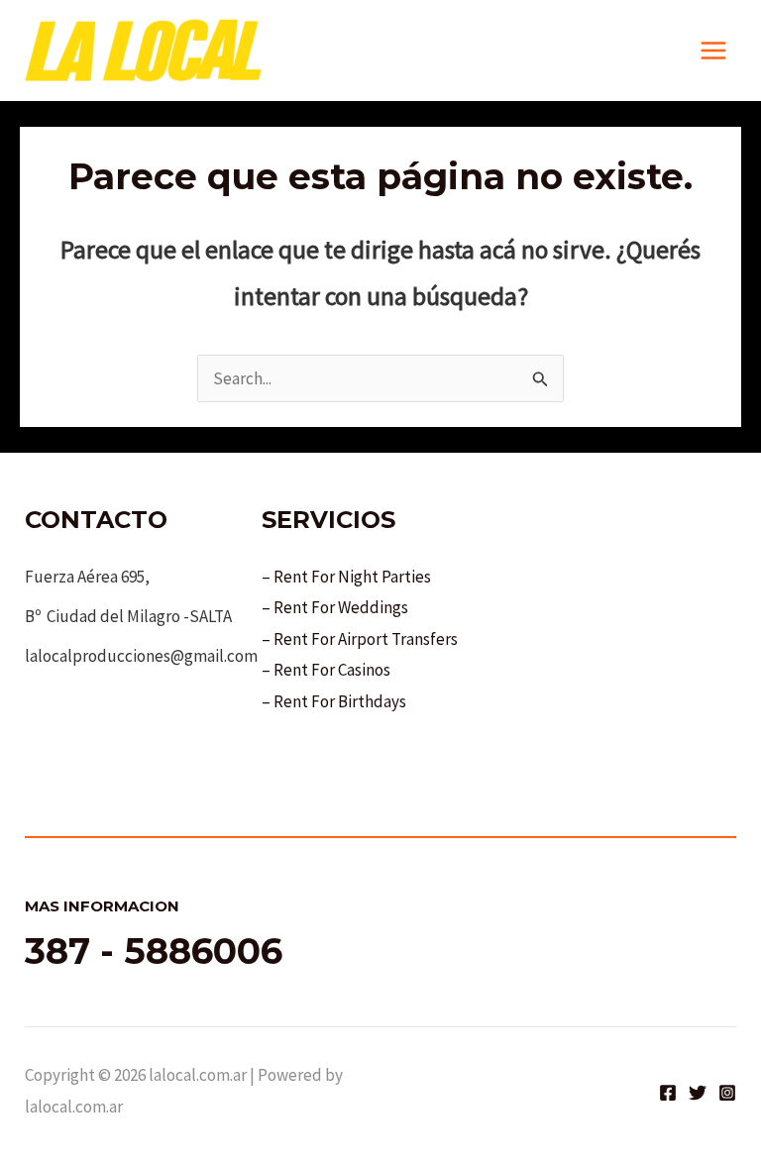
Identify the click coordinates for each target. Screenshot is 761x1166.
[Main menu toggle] (714, 50)
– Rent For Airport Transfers (360, 639)
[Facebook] (668, 1093)
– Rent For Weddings (335, 607)
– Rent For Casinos (326, 670)
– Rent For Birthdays (334, 701)
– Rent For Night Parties (346, 576)
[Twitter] (698, 1093)
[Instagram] (727, 1093)
